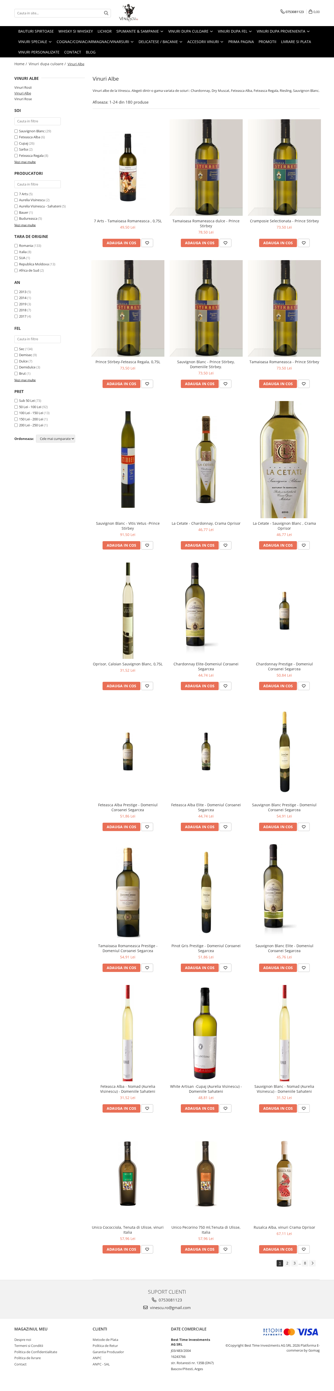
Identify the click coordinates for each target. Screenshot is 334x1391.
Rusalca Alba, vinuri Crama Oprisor (284, 1227)
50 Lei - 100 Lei (30, 406)
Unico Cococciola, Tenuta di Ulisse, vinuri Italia (128, 1230)
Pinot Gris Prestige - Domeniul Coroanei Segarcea (206, 948)
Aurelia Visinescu (32, 200)
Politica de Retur (105, 1345)
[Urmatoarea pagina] (312, 1263)
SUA (22, 257)
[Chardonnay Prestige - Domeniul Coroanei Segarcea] (284, 611)
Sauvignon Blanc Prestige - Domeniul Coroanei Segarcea (284, 807)
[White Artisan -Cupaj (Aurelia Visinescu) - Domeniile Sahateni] (206, 1033)
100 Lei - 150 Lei (31, 412)
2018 (22, 310)
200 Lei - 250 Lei (31, 425)
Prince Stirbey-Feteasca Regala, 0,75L (128, 361)
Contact (72, 52)
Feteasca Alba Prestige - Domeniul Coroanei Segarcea (128, 807)
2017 (22, 316)
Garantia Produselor (108, 1352)
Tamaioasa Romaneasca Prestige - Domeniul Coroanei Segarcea (128, 948)
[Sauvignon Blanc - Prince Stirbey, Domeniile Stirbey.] (206, 308)
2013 (22, 291)
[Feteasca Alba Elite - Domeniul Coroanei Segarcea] (206, 751)
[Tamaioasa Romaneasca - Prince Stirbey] (284, 308)
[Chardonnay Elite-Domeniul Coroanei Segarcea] (206, 611)
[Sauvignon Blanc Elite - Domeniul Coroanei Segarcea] (284, 892)
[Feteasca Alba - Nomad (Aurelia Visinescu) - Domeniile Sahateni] (127, 1033)
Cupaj (23, 143)
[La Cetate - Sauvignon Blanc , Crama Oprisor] (284, 459)
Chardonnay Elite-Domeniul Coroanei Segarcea (206, 666)
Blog (91, 52)
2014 (22, 297)
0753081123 (170, 1300)
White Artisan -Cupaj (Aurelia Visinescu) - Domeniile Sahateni (206, 1089)
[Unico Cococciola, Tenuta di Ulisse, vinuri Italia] (127, 1174)
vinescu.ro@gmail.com (170, 1307)
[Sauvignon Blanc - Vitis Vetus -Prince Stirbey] (127, 459)
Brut (22, 373)
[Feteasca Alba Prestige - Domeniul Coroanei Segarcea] (127, 751)
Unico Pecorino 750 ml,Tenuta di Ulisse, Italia (206, 1230)
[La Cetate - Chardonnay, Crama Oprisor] (206, 459)
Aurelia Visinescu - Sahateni (40, 206)
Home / (21, 63)
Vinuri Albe (22, 93)
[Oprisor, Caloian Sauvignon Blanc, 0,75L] (127, 611)
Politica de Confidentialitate (35, 1352)
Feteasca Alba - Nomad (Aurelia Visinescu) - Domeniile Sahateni (127, 1089)
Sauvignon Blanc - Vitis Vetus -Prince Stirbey (128, 526)
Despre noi (22, 1339)
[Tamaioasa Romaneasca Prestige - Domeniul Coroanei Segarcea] (127, 892)
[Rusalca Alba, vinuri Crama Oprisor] (284, 1174)
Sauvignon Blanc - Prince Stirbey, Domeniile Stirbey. (206, 364)
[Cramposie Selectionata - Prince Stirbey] (284, 167)
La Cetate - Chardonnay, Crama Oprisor (206, 523)
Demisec (25, 355)
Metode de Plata (105, 1339)
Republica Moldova (34, 264)
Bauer (23, 212)
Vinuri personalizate (38, 52)
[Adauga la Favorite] (147, 243)
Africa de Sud (29, 270)
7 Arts (23, 194)
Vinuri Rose (23, 99)
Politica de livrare (27, 1358)
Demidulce (27, 367)
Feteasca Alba (29, 137)
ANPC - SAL (101, 1364)
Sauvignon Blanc (32, 131)
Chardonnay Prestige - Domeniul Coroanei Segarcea (284, 666)
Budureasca (28, 218)
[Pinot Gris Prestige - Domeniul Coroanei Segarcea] (206, 892)
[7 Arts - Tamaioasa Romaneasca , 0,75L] (127, 167)
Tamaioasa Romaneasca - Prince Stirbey (284, 361)
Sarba (23, 149)
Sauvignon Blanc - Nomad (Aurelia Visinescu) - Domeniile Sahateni (284, 1089)
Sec (21, 349)
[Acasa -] (145, 13)
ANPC (97, 1358)
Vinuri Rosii (23, 87)
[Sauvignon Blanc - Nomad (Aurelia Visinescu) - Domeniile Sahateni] (284, 1033)
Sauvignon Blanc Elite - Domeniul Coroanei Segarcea (284, 948)
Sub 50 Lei (27, 400)
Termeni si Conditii (28, 1345)
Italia (23, 251)
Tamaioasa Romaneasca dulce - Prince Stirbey (206, 223)
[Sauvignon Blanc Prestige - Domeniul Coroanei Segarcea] (284, 751)
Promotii (267, 41)
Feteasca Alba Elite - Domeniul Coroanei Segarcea (206, 807)
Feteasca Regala (31, 155)
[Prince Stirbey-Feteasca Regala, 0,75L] (127, 308)
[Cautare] (106, 13)
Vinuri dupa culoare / (48, 63)
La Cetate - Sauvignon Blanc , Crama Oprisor (284, 526)
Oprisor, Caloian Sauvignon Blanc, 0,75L (128, 663)
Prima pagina (241, 41)
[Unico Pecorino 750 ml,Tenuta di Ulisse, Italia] (206, 1174)
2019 (22, 304)
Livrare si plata (296, 41)
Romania (26, 245)
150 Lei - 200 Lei (31, 419)
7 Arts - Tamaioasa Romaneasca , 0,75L (128, 220)
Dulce (23, 361)
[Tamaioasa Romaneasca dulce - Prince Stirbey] (206, 167)
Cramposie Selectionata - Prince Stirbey (284, 220)
